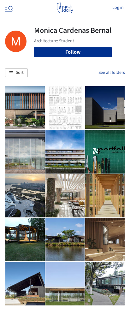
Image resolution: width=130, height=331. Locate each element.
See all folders (111, 72)
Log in (118, 7)
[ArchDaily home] (65, 8)
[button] (16, 72)
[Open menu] (8, 7)
